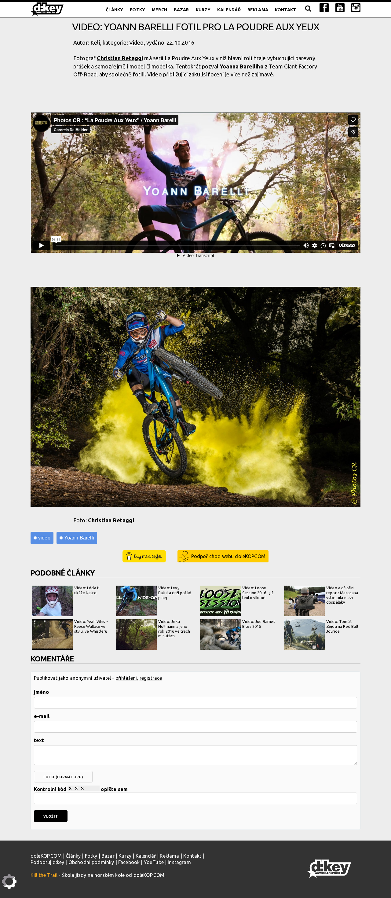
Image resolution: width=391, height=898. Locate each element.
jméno (41, 692)
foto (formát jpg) (63, 777)
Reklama (257, 9)
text (39, 740)
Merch (159, 9)
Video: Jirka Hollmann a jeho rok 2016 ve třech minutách (174, 628)
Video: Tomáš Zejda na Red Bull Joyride (342, 626)
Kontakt (285, 9)
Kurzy (203, 9)
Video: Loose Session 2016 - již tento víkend (257, 592)
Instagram (179, 862)
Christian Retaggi (120, 58)
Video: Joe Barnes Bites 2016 (258, 623)
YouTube (154, 862)
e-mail (41, 716)
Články (114, 9)
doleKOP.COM (46, 856)
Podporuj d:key (47, 862)
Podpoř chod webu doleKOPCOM (228, 556)
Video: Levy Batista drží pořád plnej (174, 592)
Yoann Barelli (79, 537)
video (44, 537)
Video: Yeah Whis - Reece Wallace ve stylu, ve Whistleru (91, 626)
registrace (151, 678)
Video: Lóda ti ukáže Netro (87, 590)
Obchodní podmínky (91, 862)
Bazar (181, 9)
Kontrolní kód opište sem (81, 789)
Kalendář (228, 9)
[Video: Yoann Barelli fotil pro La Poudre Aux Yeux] (195, 398)
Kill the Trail (44, 875)
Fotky (137, 9)
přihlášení (126, 678)
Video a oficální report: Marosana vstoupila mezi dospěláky (342, 595)
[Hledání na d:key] (308, 10)
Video (136, 42)
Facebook (129, 862)
